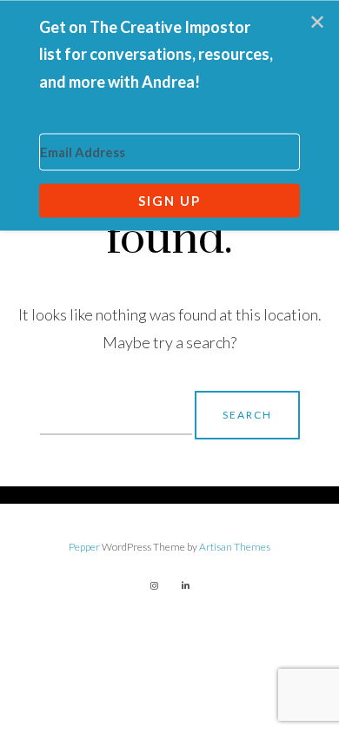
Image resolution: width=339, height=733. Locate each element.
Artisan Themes (234, 546)
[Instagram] (154, 585)
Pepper (84, 546)
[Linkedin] (185, 585)
